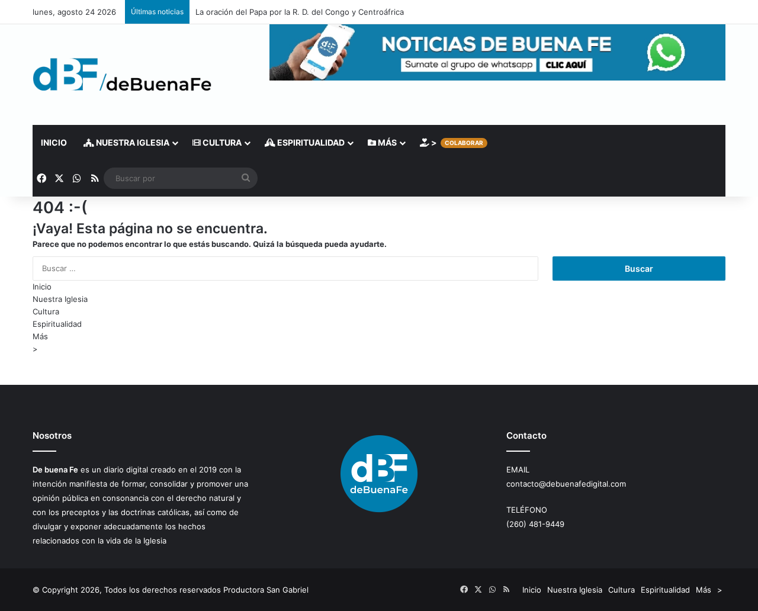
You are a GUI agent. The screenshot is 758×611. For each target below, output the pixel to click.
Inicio (54, 142)
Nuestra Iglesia (131, 142)
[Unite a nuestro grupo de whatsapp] (497, 77)
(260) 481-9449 (535, 524)
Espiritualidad (310, 142)
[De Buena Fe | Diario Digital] (122, 74)
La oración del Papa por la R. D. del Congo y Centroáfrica (299, 12)
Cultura (221, 142)
